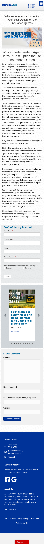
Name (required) (10, 387)
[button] (5, 315)
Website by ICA (22, 523)
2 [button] (14, 343)
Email (6, 248)
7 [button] (25, 343)
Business (9, 268)
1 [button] (11, 343)
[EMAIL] (11, 457)
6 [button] (23, 343)
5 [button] (20, 343)
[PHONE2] (31, 7)
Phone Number (10, 257)
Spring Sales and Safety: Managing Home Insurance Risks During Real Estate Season (21, 317)
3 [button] (16, 343)
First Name (8, 231)
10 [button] (32, 343)
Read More (15, 331)
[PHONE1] (31, 5)
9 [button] (29, 343)
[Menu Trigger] (41, 3)
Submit (7, 276)
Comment (7, 357)
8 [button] (27, 343)
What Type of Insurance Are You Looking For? (22, 265)
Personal (28, 268)
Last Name (8, 239)
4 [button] (18, 343)
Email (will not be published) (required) (19, 397)
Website (6, 408)
